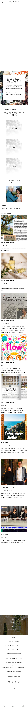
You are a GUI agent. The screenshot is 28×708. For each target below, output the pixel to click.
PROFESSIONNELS (13, 649)
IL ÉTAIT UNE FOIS (13, 642)
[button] (14, 629)
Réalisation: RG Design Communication (14, 688)
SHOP (13, 638)
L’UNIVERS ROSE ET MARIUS (13, 645)
